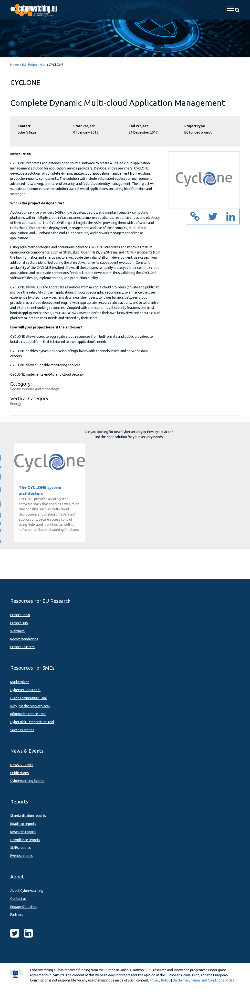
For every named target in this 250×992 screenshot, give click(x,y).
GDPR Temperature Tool (28, 698)
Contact (24, 126)
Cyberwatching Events (27, 781)
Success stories (22, 730)
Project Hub (19, 623)
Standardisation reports (28, 816)
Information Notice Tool (28, 714)
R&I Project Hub (34, 65)
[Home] (36, 10)
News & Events (21, 765)
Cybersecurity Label (25, 690)
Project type (194, 126)
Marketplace (19, 682)
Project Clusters (22, 647)
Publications (19, 773)
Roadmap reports (23, 824)
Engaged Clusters (23, 907)
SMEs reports (20, 848)
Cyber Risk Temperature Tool (32, 722)
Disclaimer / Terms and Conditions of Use (204, 980)
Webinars (17, 631)
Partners (16, 915)
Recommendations (24, 639)
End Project (138, 126)
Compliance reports (25, 840)
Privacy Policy (160, 980)
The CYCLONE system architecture (49, 461)
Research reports (23, 832)
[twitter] (213, 219)
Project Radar (20, 615)
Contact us (18, 899)
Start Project (84, 126)
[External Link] (195, 219)
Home (14, 65)
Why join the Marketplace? (30, 706)
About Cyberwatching (26, 891)
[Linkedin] (230, 219)
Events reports (21, 856)
